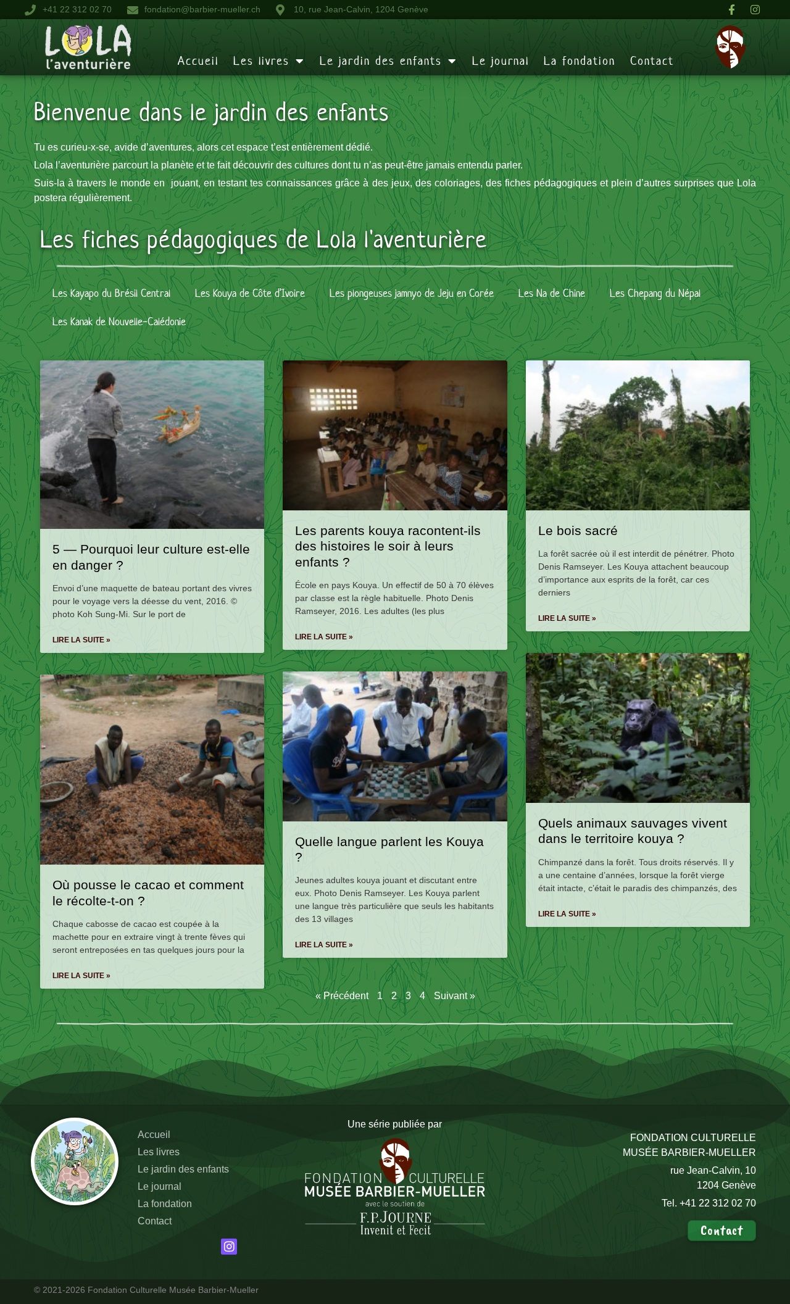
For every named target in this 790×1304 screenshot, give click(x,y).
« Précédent (341, 995)
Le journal (500, 61)
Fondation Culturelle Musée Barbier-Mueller (173, 1290)
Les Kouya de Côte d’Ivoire (250, 293)
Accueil (198, 61)
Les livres (261, 61)
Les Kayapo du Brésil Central (111, 293)
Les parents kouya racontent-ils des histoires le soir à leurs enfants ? (388, 545)
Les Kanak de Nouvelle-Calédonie (119, 321)
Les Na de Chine (551, 293)
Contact (652, 61)
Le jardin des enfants (381, 61)
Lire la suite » (81, 640)
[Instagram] (229, 1247)
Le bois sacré (578, 530)
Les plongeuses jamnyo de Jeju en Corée (412, 293)
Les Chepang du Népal (655, 293)
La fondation (579, 61)
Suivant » (454, 995)
